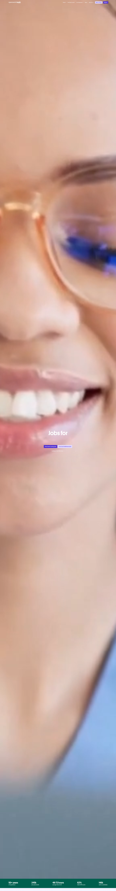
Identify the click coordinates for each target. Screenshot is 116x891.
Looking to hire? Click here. (57, 450)
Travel (64, 2)
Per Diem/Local (71, 2)
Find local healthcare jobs (65, 446)
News (86, 2)
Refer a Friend (99, 2)
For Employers (79, 2)
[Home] (15, 2)
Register (105, 2)
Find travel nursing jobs (50, 446)
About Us (91, 2)
